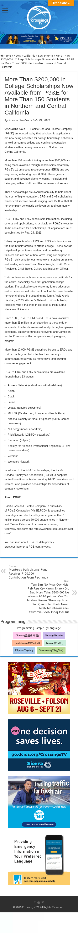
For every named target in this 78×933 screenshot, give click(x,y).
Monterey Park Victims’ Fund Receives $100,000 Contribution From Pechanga (28, 571)
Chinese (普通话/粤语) (27, 635)
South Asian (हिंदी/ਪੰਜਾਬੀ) (27, 643)
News (17, 55)
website (68, 223)
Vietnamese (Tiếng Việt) (51, 650)
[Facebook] (35, 902)
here (19, 546)
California (29, 55)
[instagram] (43, 902)
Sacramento (45, 55)
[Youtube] (38, 902)
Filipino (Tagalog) (24, 650)
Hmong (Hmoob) (54, 635)
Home (7, 55)
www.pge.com (18, 528)
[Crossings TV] (39, 16)
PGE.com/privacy (39, 546)
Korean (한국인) (54, 643)
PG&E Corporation (19, 510)
